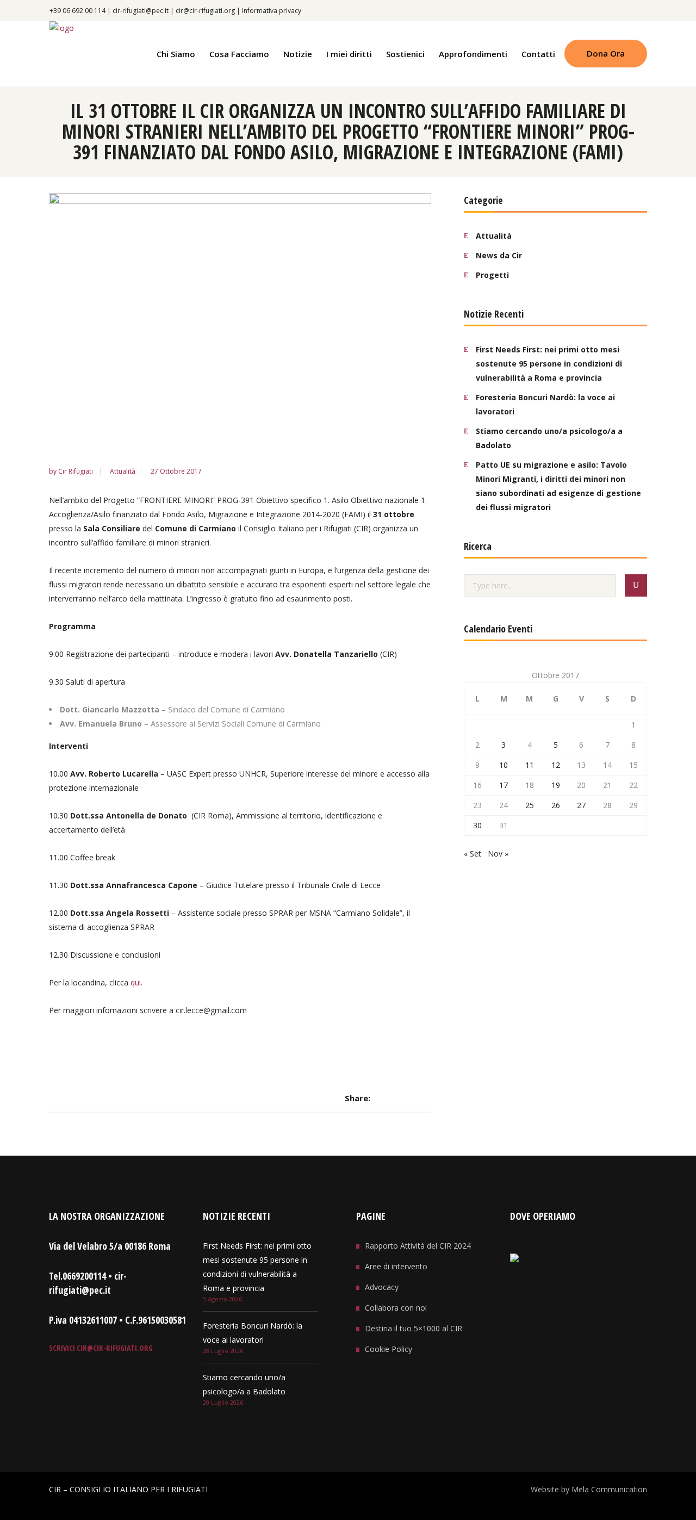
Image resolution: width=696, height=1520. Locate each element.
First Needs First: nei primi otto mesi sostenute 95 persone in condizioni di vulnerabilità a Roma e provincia (549, 363)
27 (581, 805)
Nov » (498, 853)
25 (529, 805)
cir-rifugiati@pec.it (141, 10)
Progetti (492, 275)
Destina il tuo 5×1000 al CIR (413, 1328)
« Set (472, 853)
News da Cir (499, 255)
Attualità (122, 471)
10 (503, 765)
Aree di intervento (396, 1266)
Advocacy (382, 1287)
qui (135, 982)
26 (555, 805)
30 (477, 825)
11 (529, 765)
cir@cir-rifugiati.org (205, 10)
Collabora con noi (396, 1307)
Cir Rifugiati (76, 471)
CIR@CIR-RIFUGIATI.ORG (114, 1348)
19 (555, 785)
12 (555, 765)
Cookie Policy (388, 1349)
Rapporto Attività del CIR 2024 (418, 1245)
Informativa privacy (271, 10)
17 (503, 785)
